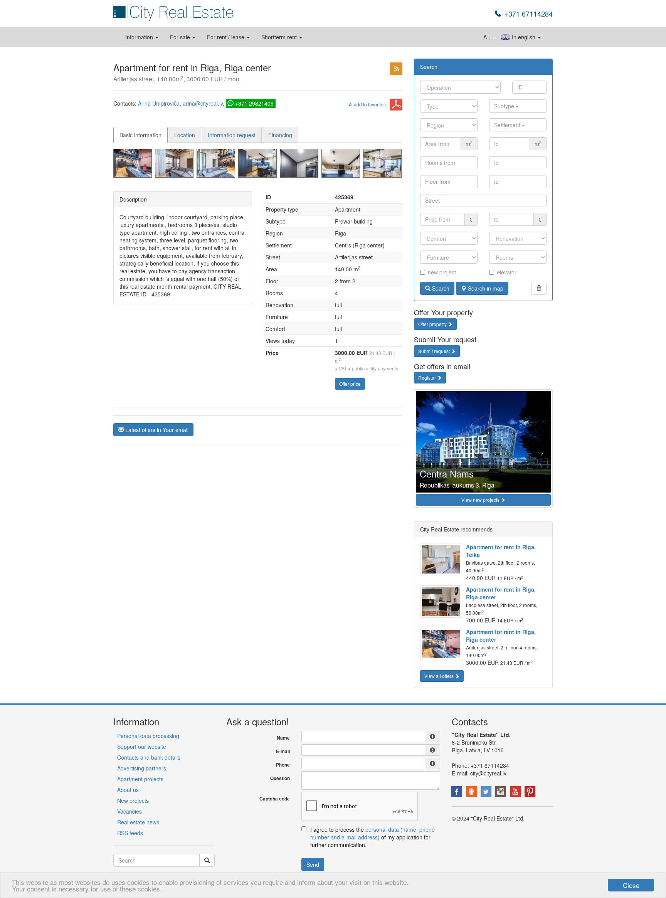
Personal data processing (148, 736)
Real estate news (138, 822)
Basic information (140, 135)
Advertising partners (141, 768)
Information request (232, 135)
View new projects (481, 499)
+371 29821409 (254, 103)
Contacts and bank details (148, 757)
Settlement (508, 125)
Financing (280, 135)
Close (631, 885)
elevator (506, 272)
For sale (181, 37)
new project (442, 272)
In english (523, 37)
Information (140, 37)
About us (128, 790)
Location (184, 135)
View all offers (439, 676)
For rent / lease (226, 37)
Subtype (505, 106)
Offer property (433, 324)
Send (312, 864)
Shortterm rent (279, 37)
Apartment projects (140, 779)
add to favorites (369, 104)
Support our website (141, 746)
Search (440, 288)
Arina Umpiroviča (159, 103)
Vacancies (129, 811)
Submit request (434, 351)
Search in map (484, 288)
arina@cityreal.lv (203, 103)
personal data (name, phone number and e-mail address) (372, 833)
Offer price (350, 383)
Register (427, 377)
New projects (133, 800)
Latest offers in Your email (156, 430)
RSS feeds (130, 833)
